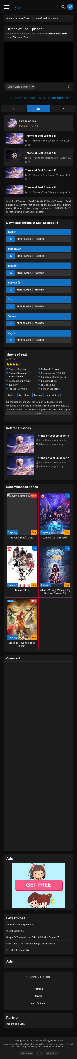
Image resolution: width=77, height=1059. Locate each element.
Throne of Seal (21, 37)
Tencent (56, 369)
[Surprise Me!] (70, 7)
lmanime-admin (58, 33)
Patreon (38, 988)
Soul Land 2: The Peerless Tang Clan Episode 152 (31, 943)
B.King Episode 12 (15, 930)
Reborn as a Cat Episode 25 (20, 924)
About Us (51, 1053)
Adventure (24, 395)
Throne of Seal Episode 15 (52, 435)
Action (11, 395)
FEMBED (39, 239)
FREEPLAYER (24, 239)
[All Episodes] (38, 108)
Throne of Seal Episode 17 (52, 458)
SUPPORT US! (59, 98)
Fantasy (38, 395)
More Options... (38, 1003)
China (54, 381)
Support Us (27, 1053)
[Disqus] (38, 709)
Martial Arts (53, 395)
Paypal (38, 996)
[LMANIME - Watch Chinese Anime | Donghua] (17, 9)
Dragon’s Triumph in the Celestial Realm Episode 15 (32, 937)
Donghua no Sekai (15, 1023)
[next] (63, 108)
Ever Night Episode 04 (17, 950)
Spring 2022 (24, 381)
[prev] (13, 108)
